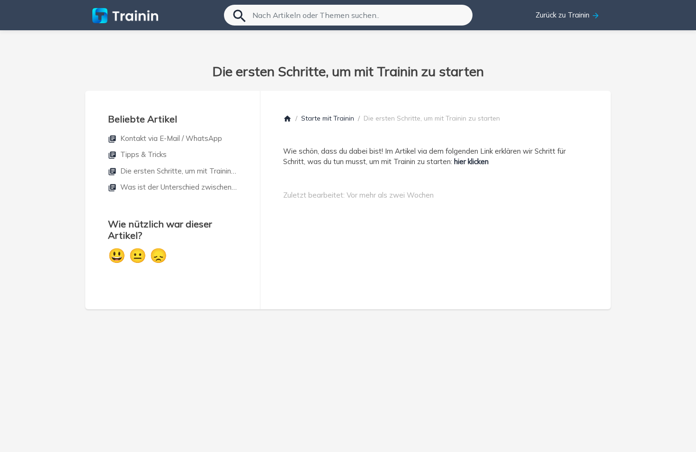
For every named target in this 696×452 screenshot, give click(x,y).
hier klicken (471, 161)
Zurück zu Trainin (567, 15)
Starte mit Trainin (327, 118)
